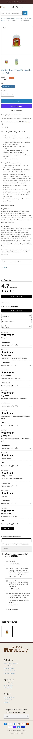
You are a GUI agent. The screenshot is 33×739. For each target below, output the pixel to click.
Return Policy (8, 666)
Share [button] (5, 267)
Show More (7, 528)
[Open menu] (23, 7)
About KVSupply (8, 683)
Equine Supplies (10, 18)
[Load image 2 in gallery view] (16, 61)
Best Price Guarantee (10, 671)
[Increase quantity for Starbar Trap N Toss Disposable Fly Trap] (12, 94)
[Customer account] (13, 7)
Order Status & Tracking (11, 663)
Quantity (3, 91)
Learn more (25, 544)
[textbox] (16, 540)
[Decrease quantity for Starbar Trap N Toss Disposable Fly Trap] (3, 94)
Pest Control (19, 18)
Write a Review (16, 296)
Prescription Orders (9, 697)
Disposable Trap (8, 86)
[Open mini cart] (17, 7)
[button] (16, 262)
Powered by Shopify (20, 730)
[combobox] (14, 13)
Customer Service (9, 668)
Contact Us (7, 702)
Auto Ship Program (9, 673)
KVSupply (13, 730)
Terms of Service (8, 685)
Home (2, 18)
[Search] (24, 13)
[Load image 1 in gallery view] (6, 61)
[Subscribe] (27, 716)
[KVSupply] (3, 6)
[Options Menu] (31, 345)
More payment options (16, 110)
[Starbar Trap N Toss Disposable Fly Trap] (7, 631)
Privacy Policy (8, 687)
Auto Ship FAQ (8, 700)
